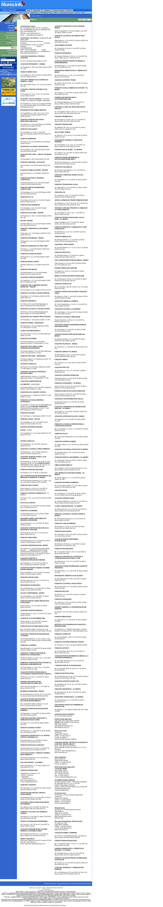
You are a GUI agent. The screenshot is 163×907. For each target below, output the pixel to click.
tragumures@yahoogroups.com (35, 844)
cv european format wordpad (60, 898)
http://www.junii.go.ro (30, 53)
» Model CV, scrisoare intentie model (6, 70)
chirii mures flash (6, 901)
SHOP (83, 12)
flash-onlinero (20, 891)
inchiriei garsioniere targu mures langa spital (38, 891)
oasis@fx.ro (63, 764)
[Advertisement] (55, 3)
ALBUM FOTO (34, 12)
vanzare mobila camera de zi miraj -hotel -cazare (37, 898)
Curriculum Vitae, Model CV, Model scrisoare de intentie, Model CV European (45, 905)
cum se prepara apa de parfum (63, 901)
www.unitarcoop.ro (30, 780)
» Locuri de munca (6, 72)
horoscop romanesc (85, 899)
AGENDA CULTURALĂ (66, 12)
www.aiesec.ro (31, 842)
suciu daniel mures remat (59, 899)
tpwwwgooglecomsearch (40, 895)
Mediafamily (53, 887)
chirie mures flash (73, 899)
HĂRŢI (56, 12)
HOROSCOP (13, 12)
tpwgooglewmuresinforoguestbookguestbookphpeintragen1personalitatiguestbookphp (26, 899)
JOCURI (76, 12)
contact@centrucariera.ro (34, 35)
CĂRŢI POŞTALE (23, 12)
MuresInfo (60, 887)
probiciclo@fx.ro (65, 803)
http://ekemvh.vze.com (62, 727)
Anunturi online (46, 889)
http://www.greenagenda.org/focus (66, 739)
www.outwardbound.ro (62, 790)
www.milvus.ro (63, 752)
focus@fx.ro (63, 737)
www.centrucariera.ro (33, 33)
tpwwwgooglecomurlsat (58, 891)
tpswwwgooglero (71, 891)
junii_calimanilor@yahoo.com (30, 51)
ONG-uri (13, 48)
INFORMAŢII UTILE (46, 12)
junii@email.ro (45, 51)
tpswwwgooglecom (17, 901)
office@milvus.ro (70, 751)
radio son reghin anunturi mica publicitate (49, 902)
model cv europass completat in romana (42, 901)
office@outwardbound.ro (63, 788)
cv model (26, 901)
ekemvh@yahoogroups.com (64, 726)
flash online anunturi (69, 895)
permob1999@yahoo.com (68, 777)
